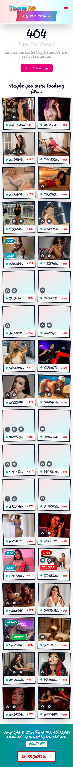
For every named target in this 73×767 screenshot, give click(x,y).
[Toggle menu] (66, 7)
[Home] (22, 7)
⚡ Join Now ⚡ (36, 16)
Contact (36, 744)
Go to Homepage (37, 68)
